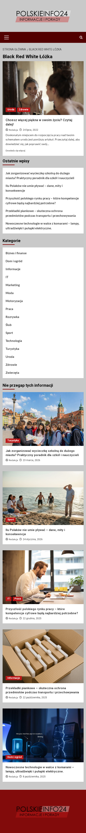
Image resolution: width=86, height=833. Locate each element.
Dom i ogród (14, 261)
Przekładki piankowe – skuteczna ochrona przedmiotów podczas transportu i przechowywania (41, 213)
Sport (9, 333)
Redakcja (13, 130)
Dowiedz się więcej (15, 150)
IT (7, 277)
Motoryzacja (14, 301)
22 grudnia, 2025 (32, 618)
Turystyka (12, 348)
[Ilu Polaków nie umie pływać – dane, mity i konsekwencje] (43, 498)
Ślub (9, 325)
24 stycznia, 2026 (33, 539)
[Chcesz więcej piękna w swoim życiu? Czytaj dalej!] (43, 88)
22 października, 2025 (35, 697)
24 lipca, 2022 (30, 130)
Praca (9, 309)
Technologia (14, 340)
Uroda (10, 109)
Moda (10, 293)
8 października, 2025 (34, 776)
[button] (7, 37)
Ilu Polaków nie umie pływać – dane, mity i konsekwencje (34, 188)
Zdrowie (23, 109)
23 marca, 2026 (31, 460)
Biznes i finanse (16, 253)
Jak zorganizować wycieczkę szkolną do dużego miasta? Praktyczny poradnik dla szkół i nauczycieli (40, 175)
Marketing (13, 285)
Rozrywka (12, 317)
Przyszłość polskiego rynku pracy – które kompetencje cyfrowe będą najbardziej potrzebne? (42, 200)
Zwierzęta (12, 372)
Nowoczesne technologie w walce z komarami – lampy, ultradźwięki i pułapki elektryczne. (42, 226)
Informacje (13, 269)
